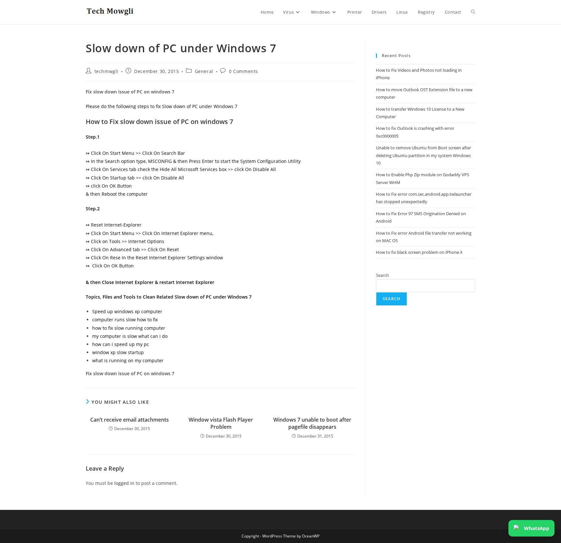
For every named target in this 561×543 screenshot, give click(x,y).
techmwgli (106, 71)
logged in (124, 483)
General (204, 71)
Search (382, 275)
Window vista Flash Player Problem (221, 423)
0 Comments (243, 71)
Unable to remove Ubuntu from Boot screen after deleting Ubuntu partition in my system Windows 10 (423, 155)
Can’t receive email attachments (129, 419)
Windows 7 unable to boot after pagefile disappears (312, 423)
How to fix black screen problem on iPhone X (419, 252)
